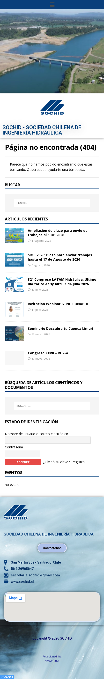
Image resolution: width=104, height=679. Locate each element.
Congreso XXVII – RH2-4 (48, 353)
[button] (52, 4)
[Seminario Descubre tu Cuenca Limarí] (14, 338)
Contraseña (14, 447)
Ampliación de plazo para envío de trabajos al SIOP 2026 (58, 232)
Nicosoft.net (52, 660)
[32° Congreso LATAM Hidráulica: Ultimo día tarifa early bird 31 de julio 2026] (14, 289)
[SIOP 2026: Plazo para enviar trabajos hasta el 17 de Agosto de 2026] (14, 264)
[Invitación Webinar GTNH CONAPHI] (14, 313)
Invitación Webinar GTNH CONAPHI (58, 304)
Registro (78, 462)
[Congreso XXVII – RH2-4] (14, 362)
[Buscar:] (52, 203)
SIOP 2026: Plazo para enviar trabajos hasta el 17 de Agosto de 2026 (60, 257)
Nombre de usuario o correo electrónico (36, 433)
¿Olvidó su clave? (56, 462)
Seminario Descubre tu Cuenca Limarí (60, 328)
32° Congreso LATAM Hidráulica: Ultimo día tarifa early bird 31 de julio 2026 (62, 281)
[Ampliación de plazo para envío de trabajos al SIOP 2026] (14, 240)
